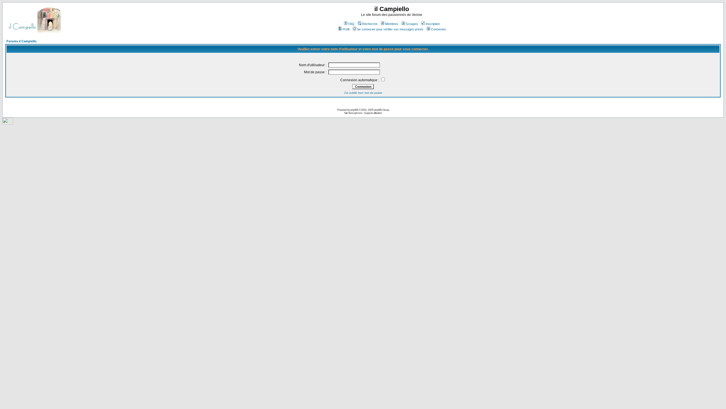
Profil (346, 29)
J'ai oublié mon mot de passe (363, 92)
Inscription (433, 24)
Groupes (412, 24)
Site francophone (353, 112)
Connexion (438, 29)
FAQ (351, 24)
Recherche (369, 24)
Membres (391, 24)
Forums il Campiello (22, 41)
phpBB (354, 109)
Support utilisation (373, 112)
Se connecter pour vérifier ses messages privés (390, 29)
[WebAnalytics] (7, 123)
